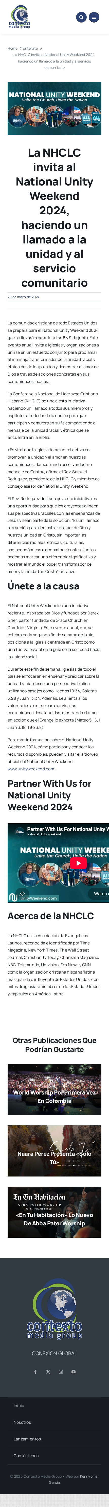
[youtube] (73, 1372)
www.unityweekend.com (31, 769)
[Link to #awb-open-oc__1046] (81, 17)
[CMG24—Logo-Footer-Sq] (54, 1280)
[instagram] (61, 1372)
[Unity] (54, 84)
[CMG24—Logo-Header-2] (30, 7)
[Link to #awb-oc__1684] (94, 17)
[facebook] (35, 1372)
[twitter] (48, 1372)
